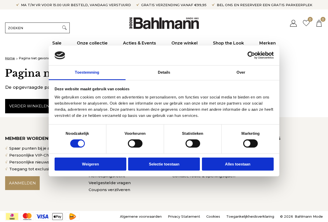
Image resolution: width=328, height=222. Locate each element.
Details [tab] (164, 72)
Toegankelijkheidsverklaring (250, 216)
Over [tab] (241, 72)
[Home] (164, 23)
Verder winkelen (29, 106)
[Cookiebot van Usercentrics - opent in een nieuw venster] (251, 55)
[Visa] (42, 216)
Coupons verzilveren (109, 189)
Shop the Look (228, 43)
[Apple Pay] (57, 216)
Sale (56, 43)
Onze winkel (184, 43)
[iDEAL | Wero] (12, 216)
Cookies (213, 216)
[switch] (135, 143)
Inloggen (293, 23)
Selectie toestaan (164, 164)
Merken (267, 43)
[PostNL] (72, 216)
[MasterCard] (27, 216)
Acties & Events (139, 43)
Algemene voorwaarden (141, 216)
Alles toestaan (237, 164)
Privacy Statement (184, 216)
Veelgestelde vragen (110, 182)
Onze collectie (92, 43)
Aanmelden (22, 183)
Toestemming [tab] (87, 72)
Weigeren (90, 164)
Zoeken (64, 28)
